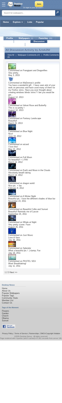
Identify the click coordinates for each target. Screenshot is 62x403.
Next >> (13, 272)
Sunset (5, 320)
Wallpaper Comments (29, 55)
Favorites (45, 38)
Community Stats (10, 298)
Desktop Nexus (26, 336)
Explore (17, 22)
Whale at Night (29, 222)
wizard (26, 144)
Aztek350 (44, 50)
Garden (5, 313)
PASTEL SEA (29, 261)
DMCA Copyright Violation (50, 333)
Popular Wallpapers (11, 293)
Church (5, 316)
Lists (29, 22)
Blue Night (27, 131)
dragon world (28, 183)
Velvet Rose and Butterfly (34, 105)
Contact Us (7, 303)
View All (10, 55)
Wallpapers (26, 38)
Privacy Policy (7, 333)
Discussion (39, 41)
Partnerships (34, 333)
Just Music (28, 235)
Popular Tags (8, 295)
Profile (9, 38)
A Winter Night (29, 196)
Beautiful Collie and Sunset (35, 209)
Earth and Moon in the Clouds (36, 170)
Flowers (5, 311)
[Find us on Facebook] (8, 328)
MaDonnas (28, 83)
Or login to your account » (33, 7)
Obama (5, 318)
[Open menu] (4, 4)
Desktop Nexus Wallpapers (15, 4)
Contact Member (14, 44)
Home (6, 22)
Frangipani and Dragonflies (35, 70)
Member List (7, 300)
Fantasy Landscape (32, 118)
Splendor (27, 248)
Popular (40, 22)
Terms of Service (21, 333)
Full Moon (27, 157)
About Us (6, 291)
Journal (22, 41)
